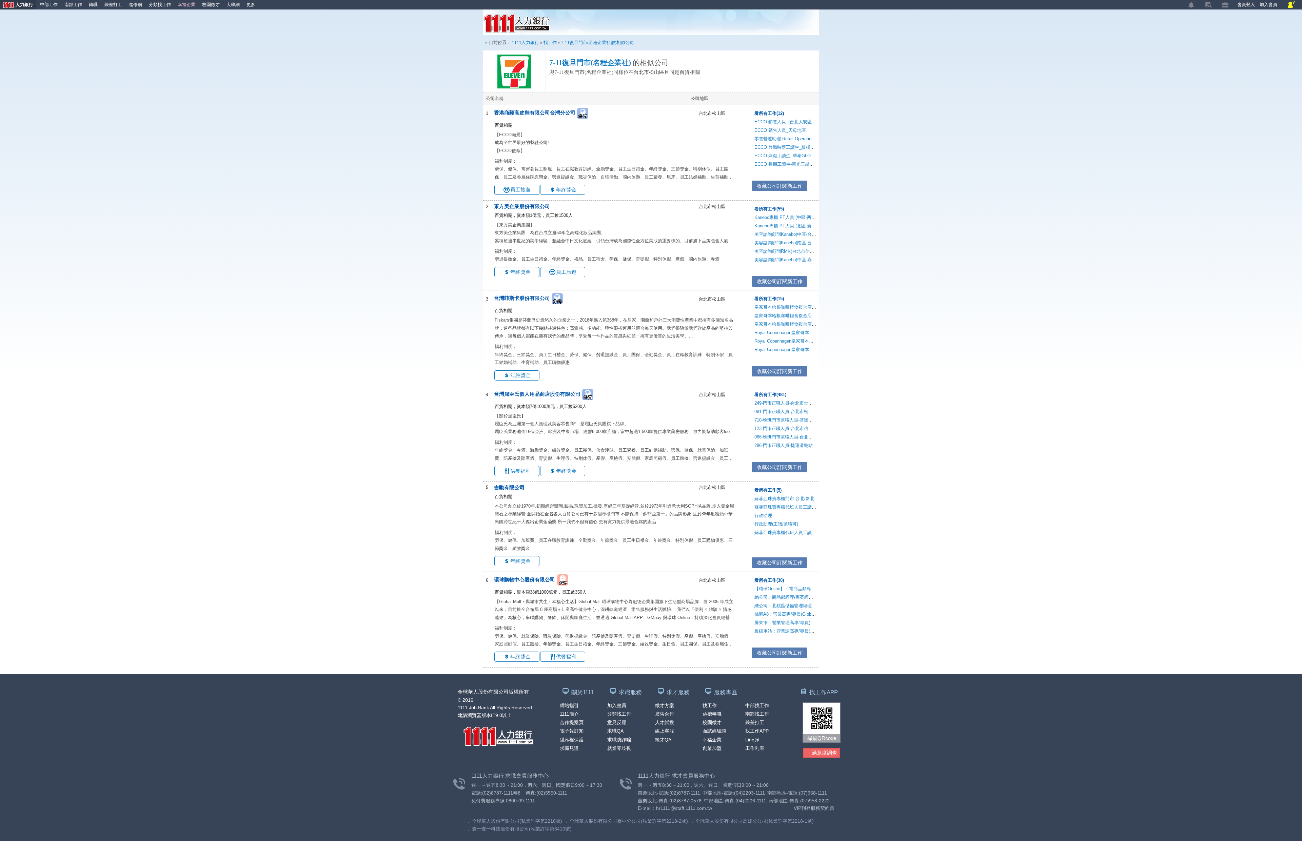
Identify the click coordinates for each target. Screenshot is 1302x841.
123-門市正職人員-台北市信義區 (785, 428)
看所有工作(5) (768, 490)
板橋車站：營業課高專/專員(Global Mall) (793, 631)
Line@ (752, 739)
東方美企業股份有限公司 (522, 206)
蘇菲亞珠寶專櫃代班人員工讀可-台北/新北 (795, 507)
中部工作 (49, 4)
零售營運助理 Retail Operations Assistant (795, 138)
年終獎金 (566, 189)
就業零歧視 (619, 748)
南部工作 (73, 4)
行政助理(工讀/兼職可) (776, 524)
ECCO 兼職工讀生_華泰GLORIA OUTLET (795, 155)
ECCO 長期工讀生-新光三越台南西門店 (792, 164)
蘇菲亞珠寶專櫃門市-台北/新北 (784, 498)
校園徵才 (211, 4)
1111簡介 (569, 714)
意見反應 (616, 722)
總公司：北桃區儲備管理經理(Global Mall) (795, 605)
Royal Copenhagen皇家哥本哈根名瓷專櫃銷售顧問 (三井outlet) (815, 332)
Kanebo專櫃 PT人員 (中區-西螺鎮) (788, 217)
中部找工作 (757, 705)
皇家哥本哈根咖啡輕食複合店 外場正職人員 (797, 307)
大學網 (233, 4)
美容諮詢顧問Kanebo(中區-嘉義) (785, 259)
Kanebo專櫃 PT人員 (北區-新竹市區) (790, 225)
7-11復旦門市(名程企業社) (590, 63)
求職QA (615, 731)
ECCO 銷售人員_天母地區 (780, 130)
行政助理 (763, 515)
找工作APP (757, 731)
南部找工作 (757, 714)
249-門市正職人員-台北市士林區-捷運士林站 (797, 403)
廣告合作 (664, 714)
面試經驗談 (714, 731)
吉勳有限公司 (509, 487)
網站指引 (569, 705)
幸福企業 (186, 4)
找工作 (550, 42)
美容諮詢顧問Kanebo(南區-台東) (785, 242)
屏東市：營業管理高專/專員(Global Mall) (793, 622)
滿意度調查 (824, 753)
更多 (250, 4)
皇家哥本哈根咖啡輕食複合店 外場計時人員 (797, 324)
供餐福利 (520, 471)
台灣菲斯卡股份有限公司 (522, 298)
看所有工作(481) (770, 394)
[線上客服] (1291, 5)
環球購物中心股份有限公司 (524, 579)
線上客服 (664, 731)
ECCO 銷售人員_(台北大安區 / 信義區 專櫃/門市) (802, 121)
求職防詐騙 (619, 739)
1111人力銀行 (517, 23)
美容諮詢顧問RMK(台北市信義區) (787, 251)
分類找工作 (160, 4)
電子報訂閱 (572, 731)
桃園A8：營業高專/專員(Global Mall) (790, 614)
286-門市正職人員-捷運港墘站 (783, 445)
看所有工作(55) (769, 208)
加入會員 (1268, 4)
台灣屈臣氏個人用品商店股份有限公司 (537, 394)
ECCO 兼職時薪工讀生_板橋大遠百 (789, 147)
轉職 (93, 4)
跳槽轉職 (712, 714)
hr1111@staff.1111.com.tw (684, 808)
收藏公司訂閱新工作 (780, 186)
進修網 (135, 4)
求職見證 (569, 748)
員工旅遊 (520, 189)
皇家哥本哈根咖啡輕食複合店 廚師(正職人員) (798, 315)
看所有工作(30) (769, 580)
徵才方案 (664, 705)
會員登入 (1246, 4)
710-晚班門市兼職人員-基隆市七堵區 (790, 420)
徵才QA (663, 739)
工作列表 (754, 748)
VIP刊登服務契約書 (814, 808)
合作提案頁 (572, 722)
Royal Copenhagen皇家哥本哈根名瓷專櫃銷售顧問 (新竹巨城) (814, 349)
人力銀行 (16, 5)
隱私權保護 (572, 739)
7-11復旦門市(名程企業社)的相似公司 (597, 42)
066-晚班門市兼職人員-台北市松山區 (790, 436)
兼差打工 (113, 4)
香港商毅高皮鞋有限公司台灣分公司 (534, 113)
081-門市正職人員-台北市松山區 (785, 411)
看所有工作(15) (769, 298)
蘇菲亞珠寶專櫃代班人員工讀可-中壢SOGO (797, 532)
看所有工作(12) (769, 113)
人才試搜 (664, 722)
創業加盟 (712, 748)
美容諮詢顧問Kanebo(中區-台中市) (788, 234)
